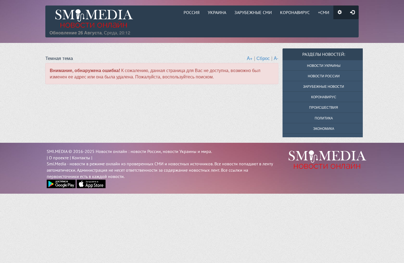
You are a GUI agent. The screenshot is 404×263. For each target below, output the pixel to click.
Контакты (81, 157)
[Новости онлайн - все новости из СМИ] (320, 159)
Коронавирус (295, 12)
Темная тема (59, 57)
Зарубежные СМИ (253, 12)
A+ (250, 57)
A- (276, 57)
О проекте (59, 157)
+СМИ (323, 12)
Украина (217, 12)
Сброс (263, 57)
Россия (192, 12)
